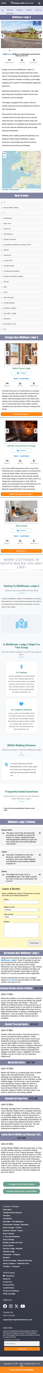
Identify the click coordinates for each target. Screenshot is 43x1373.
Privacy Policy (8, 1285)
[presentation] (2, 35)
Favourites (9, 1276)
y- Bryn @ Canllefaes (11, 1237)
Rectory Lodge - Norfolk (12, 1248)
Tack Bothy (7, 1219)
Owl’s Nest (7, 1210)
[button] (5, 50)
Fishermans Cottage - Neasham (15, 1225)
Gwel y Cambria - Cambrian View (16, 1263)
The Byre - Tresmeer (11, 1266)
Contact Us (7, 1282)
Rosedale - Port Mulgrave (13, 1222)
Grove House (8, 1246)
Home (4, 3)
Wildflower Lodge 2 (9, 960)
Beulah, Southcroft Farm (13, 1243)
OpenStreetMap (14, 189)
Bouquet (6, 1257)
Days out (38, 10)
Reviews (29, 10)
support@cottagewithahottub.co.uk (17, 1320)
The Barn (6, 1216)
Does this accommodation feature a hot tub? (19, 809)
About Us (6, 1279)
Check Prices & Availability (21, 1370)
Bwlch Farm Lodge (21, 368)
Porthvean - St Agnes (11, 1254)
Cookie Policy (8, 1288)
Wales (9, 54)
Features (19, 10)
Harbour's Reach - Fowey (13, 1231)
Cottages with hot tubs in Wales (21, 1184)
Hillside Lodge (9, 1251)
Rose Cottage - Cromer (12, 1228)
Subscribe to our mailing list (12, 1339)
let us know (12, 980)
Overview (10, 10)
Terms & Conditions (11, 1291)
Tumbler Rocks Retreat (12, 1213)
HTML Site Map (9, 1294)
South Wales (24, 379)
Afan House (21, 526)
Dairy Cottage (8, 1234)
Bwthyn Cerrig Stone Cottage (21, 446)
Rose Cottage (8, 1240)
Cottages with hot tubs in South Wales (21, 1191)
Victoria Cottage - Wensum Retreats (17, 1260)
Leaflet (6, 189)
